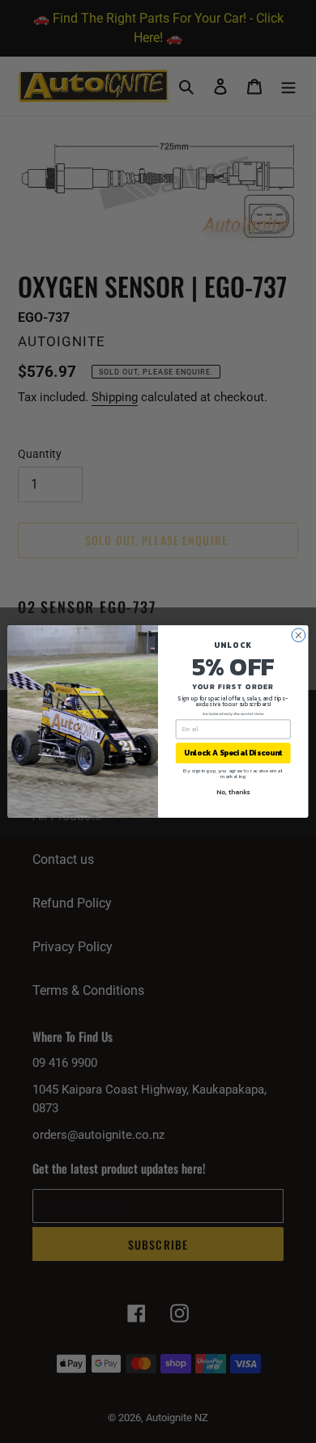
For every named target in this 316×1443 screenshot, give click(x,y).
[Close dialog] (298, 635)
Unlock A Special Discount (233, 753)
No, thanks (233, 791)
